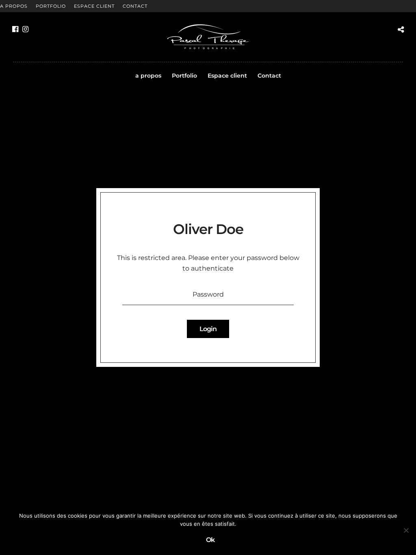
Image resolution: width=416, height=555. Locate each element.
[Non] (406, 530)
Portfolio (51, 6)
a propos (14, 6)
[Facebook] (15, 29)
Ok (210, 540)
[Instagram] (25, 29)
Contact (135, 6)
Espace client (94, 6)
